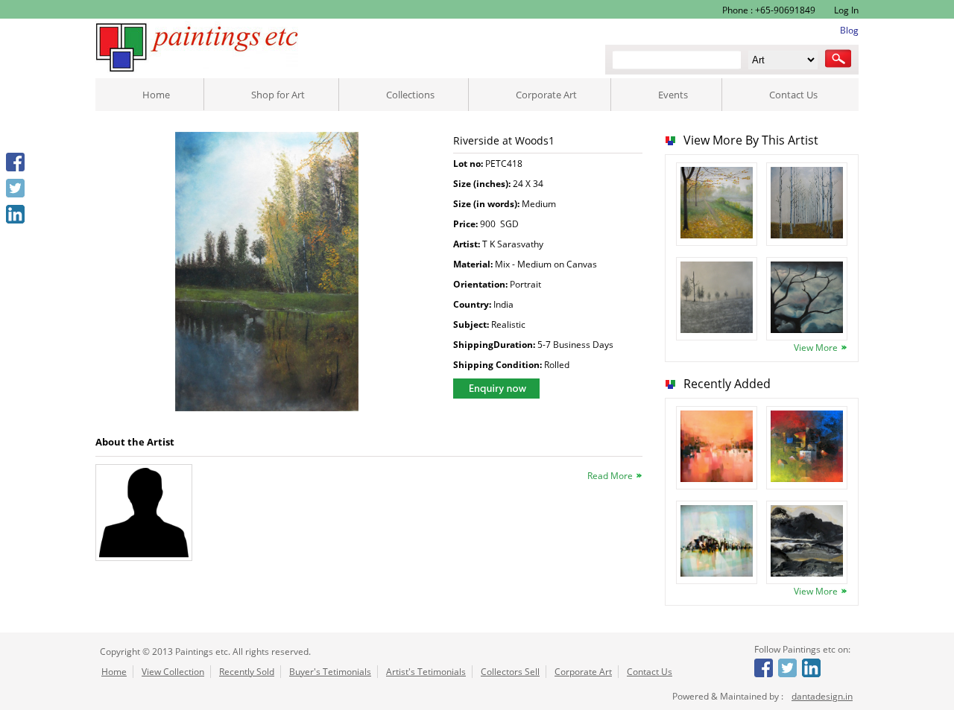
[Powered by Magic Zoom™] (267, 273)
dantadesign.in (822, 696)
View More (816, 347)
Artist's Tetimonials (426, 671)
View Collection (173, 671)
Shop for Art (278, 94)
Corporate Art (546, 94)
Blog (849, 30)
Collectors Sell (510, 671)
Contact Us (793, 94)
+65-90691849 (785, 10)
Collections (410, 94)
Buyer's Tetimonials (330, 671)
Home (156, 94)
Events (673, 94)
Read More (610, 475)
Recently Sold (246, 671)
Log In (845, 10)
